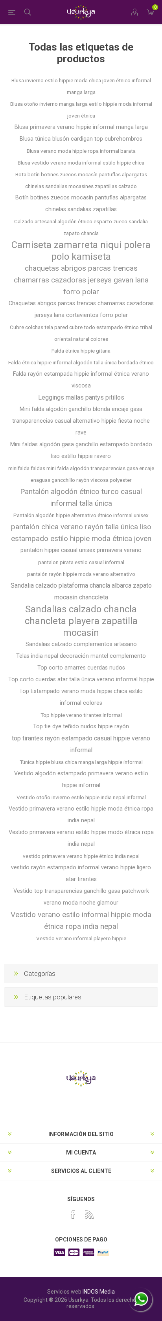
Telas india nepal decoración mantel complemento (81, 656)
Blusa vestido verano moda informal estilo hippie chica (81, 162)
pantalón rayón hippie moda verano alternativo (81, 574)
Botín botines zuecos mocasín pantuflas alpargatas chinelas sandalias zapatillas (81, 203)
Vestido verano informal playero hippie (81, 938)
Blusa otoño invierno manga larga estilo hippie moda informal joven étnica (81, 110)
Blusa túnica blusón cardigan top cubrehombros (81, 139)
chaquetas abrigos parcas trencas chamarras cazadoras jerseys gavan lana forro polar (81, 280)
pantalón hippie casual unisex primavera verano (81, 550)
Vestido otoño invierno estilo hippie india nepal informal (81, 797)
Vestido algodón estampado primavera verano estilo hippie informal (81, 779)
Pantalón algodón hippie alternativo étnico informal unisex (81, 515)
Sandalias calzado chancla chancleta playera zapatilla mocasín (81, 621)
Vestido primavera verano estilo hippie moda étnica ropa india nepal (81, 814)
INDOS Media (99, 1291)
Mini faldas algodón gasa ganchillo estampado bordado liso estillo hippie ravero (81, 450)
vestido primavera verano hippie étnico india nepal (81, 856)
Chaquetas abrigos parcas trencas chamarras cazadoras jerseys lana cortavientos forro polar (81, 309)
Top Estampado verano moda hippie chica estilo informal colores (81, 697)
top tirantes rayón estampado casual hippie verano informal (81, 744)
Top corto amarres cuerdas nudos (81, 667)
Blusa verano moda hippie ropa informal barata (81, 151)
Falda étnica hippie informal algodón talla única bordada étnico (81, 362)
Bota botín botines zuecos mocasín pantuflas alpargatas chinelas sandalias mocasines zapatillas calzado (81, 180)
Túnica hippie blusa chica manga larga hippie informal (81, 762)
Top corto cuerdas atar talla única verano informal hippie (81, 679)
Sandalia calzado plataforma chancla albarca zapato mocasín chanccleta (81, 591)
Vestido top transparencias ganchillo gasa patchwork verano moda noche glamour (81, 897)
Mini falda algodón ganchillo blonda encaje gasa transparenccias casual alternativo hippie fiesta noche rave (81, 421)
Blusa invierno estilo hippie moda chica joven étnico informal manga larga (81, 86)
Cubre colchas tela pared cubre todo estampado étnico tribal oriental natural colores (81, 333)
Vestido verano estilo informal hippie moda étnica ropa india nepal (81, 920)
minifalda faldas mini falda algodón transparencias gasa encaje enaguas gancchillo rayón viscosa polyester (81, 474)
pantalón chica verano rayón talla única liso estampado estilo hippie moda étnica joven (81, 532)
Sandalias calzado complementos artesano (81, 644)
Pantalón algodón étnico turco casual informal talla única (81, 497)
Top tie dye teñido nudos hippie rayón (81, 726)
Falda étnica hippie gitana (81, 350)
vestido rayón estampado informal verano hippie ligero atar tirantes (81, 873)
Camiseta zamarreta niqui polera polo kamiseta (81, 250)
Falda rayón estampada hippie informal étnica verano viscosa (81, 380)
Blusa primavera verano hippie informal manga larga (81, 127)
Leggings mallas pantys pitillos (81, 397)
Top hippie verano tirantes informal (81, 715)
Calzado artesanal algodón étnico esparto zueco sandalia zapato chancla (81, 227)
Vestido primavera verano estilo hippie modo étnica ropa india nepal (81, 838)
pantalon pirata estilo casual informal (81, 562)
